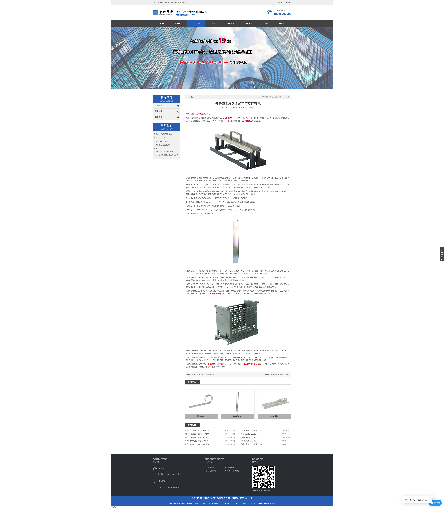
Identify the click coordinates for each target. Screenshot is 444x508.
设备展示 (230, 23)
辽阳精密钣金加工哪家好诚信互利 (204, 375)
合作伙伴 (265, 23)
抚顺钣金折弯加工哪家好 (250, 437)
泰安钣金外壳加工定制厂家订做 (197, 441)
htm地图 (266, 504)
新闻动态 (196, 23)
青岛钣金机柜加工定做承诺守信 (252, 430)
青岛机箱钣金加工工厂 (249, 434)
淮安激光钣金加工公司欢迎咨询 (197, 430)
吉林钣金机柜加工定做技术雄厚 (252, 444)
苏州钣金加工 (217, 504)
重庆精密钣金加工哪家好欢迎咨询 (198, 444)
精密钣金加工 (205, 504)
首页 (271, 97)
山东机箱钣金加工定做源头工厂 (197, 437)
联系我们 (282, 23)
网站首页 (161, 23)
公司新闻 (158, 105)
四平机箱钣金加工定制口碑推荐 (197, 434)
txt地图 (272, 504)
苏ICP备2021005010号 (243, 498)
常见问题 (158, 117)
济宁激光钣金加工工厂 (249, 441)
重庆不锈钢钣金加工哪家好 (280, 375)
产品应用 (248, 23)
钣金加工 (195, 504)
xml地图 (260, 504)
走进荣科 (178, 23)
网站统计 (114, 507)
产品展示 (213, 23)
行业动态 (158, 111)
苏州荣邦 (231, 498)
